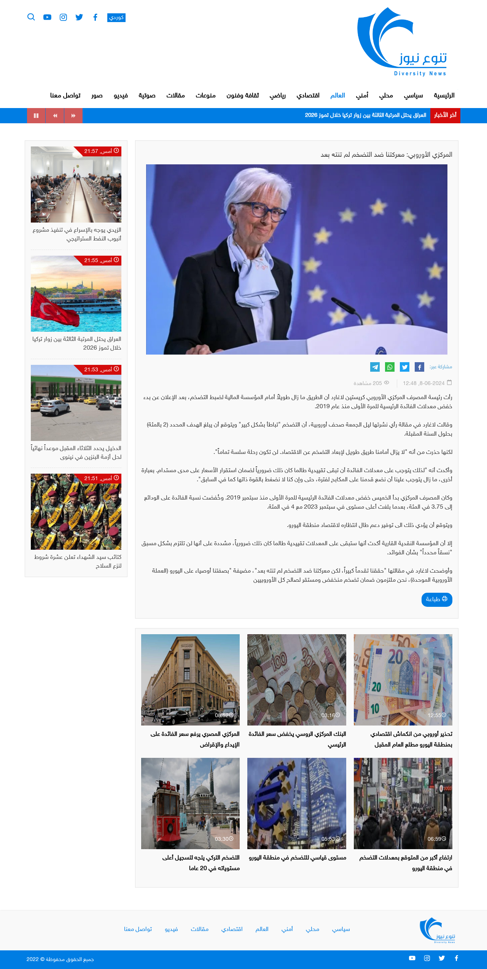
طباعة (434, 599)
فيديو (121, 96)
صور (97, 96)
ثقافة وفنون (243, 96)
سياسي (413, 96)
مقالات (176, 96)
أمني (362, 96)
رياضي (278, 96)
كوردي (116, 17)
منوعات (206, 96)
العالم (338, 96)
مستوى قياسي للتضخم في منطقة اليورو (297, 858)
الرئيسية (444, 96)
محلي (386, 96)
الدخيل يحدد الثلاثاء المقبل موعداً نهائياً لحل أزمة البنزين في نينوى (354, 115)
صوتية (147, 96)
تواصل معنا (65, 96)
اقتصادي (308, 96)
